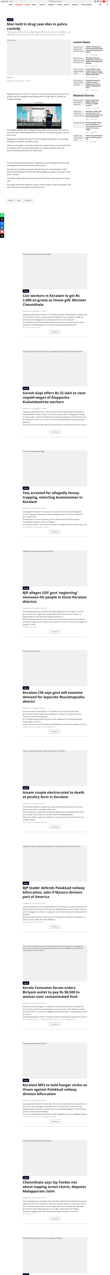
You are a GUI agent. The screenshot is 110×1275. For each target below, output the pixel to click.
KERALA (10, 200)
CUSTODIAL (28, 200)
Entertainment (86, 5)
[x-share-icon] (2, 220)
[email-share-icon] (2, 232)
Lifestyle (51, 5)
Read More (55, 332)
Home (11, 5)
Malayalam (19, 5)
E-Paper (27, 5)
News (34, 5)
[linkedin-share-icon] (2, 228)
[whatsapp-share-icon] (2, 216)
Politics (59, 5)
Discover (75, 5)
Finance (42, 5)
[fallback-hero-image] (79, 49)
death (19, 200)
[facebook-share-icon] (2, 224)
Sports (66, 5)
